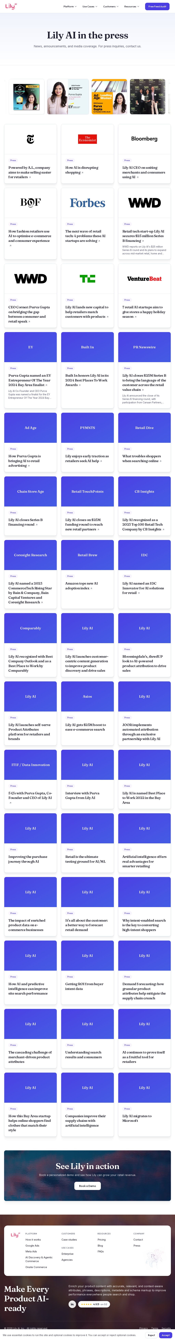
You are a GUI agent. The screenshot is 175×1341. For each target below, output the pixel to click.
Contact (138, 1239)
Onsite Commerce (36, 1267)
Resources (130, 6)
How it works (33, 1239)
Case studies (69, 1239)
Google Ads (32, 1245)
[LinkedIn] (72, 1304)
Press (136, 1245)
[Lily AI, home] (11, 6)
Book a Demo (87, 1186)
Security (166, 1328)
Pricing (102, 1239)
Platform (69, 6)
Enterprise (67, 1253)
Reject (151, 1335)
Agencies (67, 1259)
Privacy (143, 1328)
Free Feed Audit (157, 6)
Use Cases (88, 6)
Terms (154, 1328)
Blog (100, 1245)
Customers (109, 6)
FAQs (101, 1251)
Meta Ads (31, 1251)
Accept (166, 1335)
